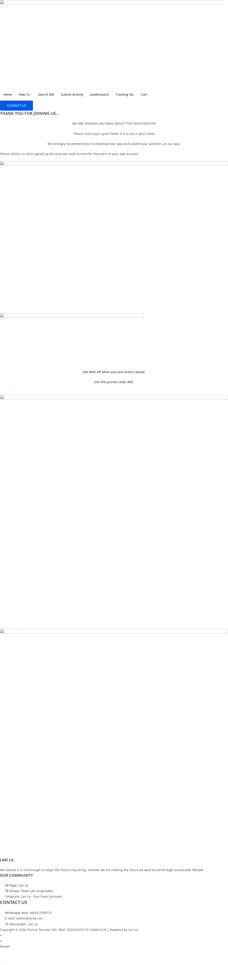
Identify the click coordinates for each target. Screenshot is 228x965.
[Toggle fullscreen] (5, 957)
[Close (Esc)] (13, 957)
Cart (144, 94)
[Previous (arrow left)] (1, 963)
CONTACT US (16, 105)
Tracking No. (125, 94)
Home (7, 94)
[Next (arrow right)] (5, 963)
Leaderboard (99, 94)
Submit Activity (72, 94)
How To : (25, 94)
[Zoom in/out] (1, 957)
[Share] (9, 957)
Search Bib (46, 94)
